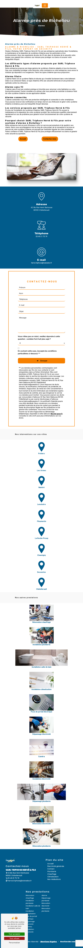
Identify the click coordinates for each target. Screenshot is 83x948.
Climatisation (52, 876)
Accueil (23, 139)
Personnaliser (14, 942)
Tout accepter (14, 934)
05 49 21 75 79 (41, 236)
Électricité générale (55, 866)
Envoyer (43, 361)
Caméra (29, 927)
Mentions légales (48, 941)
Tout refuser (14, 938)
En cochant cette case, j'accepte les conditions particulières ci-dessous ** (37, 352)
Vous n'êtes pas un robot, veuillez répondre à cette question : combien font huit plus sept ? (39, 337)
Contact (50, 869)
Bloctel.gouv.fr (57, 414)
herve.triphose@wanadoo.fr (41, 263)
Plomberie (51, 871)
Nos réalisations (54, 879)
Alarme (44, 895)
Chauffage (51, 874)
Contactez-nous (49, 139)
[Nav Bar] (45, 5)
